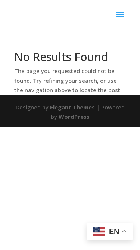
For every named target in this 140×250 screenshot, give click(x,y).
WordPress (74, 116)
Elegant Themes (72, 107)
